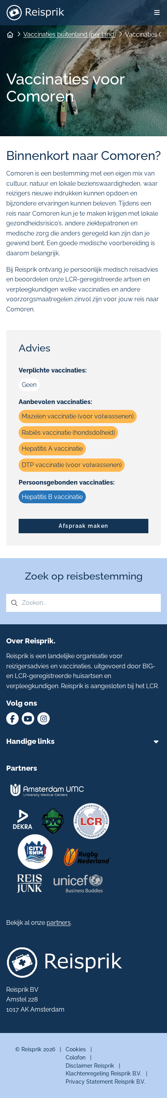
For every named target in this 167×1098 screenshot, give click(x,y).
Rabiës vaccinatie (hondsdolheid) (68, 432)
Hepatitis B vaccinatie (52, 497)
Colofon (75, 1057)
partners (59, 922)
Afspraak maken (83, 525)
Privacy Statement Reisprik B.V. (105, 1081)
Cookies (76, 1049)
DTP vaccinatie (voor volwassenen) (72, 465)
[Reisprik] (35, 13)
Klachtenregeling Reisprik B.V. (103, 1073)
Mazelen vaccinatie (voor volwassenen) (78, 416)
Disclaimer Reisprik (90, 1065)
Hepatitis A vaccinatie (52, 448)
